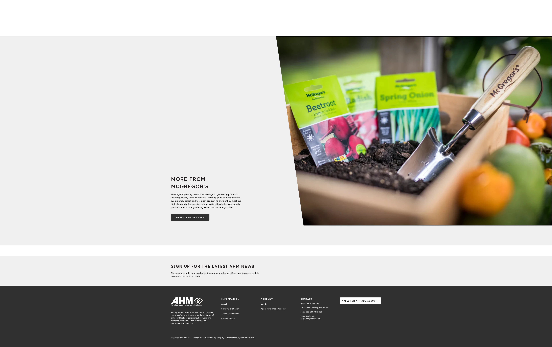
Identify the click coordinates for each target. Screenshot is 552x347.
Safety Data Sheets (230, 309)
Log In (264, 304)
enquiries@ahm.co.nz (310, 319)
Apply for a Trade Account (273, 309)
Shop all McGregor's (190, 217)
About (224, 304)
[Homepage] (193, 301)
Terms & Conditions (230, 314)
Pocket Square (247, 338)
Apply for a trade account (360, 301)
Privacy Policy (228, 319)
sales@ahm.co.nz (320, 308)
